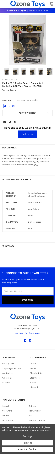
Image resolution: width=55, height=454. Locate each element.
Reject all (27, 442)
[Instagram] (30, 340)
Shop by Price (36, 373)
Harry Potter (34, 411)
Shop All (34, 387)
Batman (32, 406)
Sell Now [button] (27, 134)
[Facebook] (4, 122)
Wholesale (7, 378)
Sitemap (6, 382)
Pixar (31, 415)
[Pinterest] (15, 122)
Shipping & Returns (11, 368)
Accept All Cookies (27, 449)
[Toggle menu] (4, 4)
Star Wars (35, 378)
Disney (5, 415)
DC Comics (7, 420)
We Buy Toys (8, 363)
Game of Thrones (37, 420)
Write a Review (9, 90)
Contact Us (7, 373)
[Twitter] (10, 122)
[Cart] (51, 4)
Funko (33, 382)
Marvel (33, 368)
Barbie (33, 363)
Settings (27, 436)
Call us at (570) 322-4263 (27, 333)
